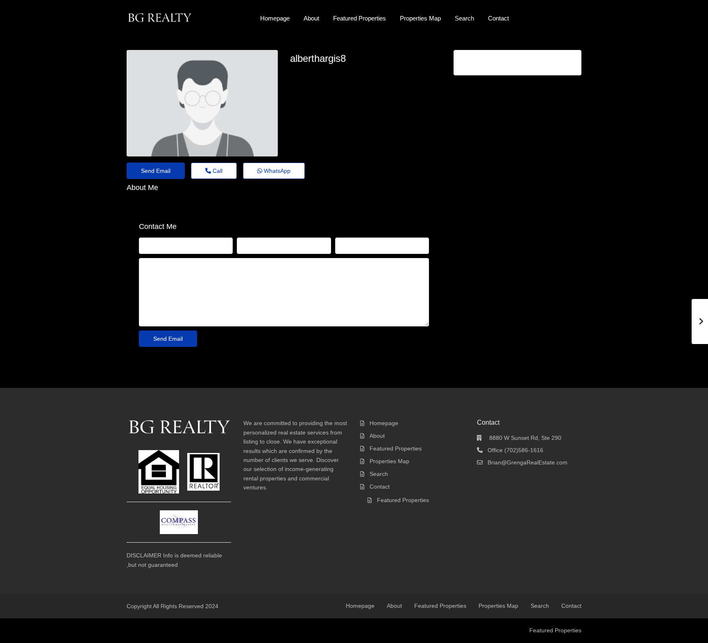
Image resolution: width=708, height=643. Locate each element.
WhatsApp (276, 171)
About (311, 18)
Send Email (155, 171)
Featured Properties (359, 18)
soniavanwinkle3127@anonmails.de (346, 73)
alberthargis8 (318, 58)
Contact (498, 18)
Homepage (275, 18)
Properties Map (420, 18)
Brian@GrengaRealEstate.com (527, 462)
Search (464, 18)
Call (216, 171)
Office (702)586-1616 (515, 450)
